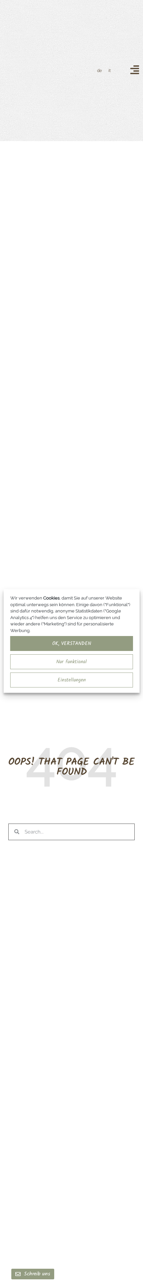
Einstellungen (72, 680)
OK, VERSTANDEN (71, 644)
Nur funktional (71, 662)
